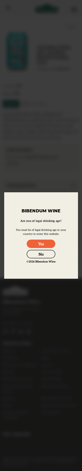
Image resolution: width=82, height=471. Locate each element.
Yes (41, 244)
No (41, 254)
